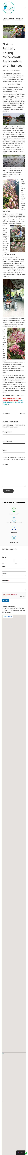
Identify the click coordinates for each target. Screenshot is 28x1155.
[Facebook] (14, 528)
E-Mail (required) (7, 441)
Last (16, 563)
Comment (5, 464)
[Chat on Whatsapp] (14, 510)
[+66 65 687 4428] (14, 538)
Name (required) (7, 432)
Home (5, 18)
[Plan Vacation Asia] (8, 7)
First (3, 563)
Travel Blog (11, 18)
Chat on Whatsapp (14, 514)
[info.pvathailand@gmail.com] (14, 519)
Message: (5, 580)
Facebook (14, 532)
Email (4, 566)
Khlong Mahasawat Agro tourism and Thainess (13, 402)
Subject (4, 573)
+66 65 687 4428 (14, 542)
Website (5, 450)
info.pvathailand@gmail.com (14, 522)
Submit (5, 600)
